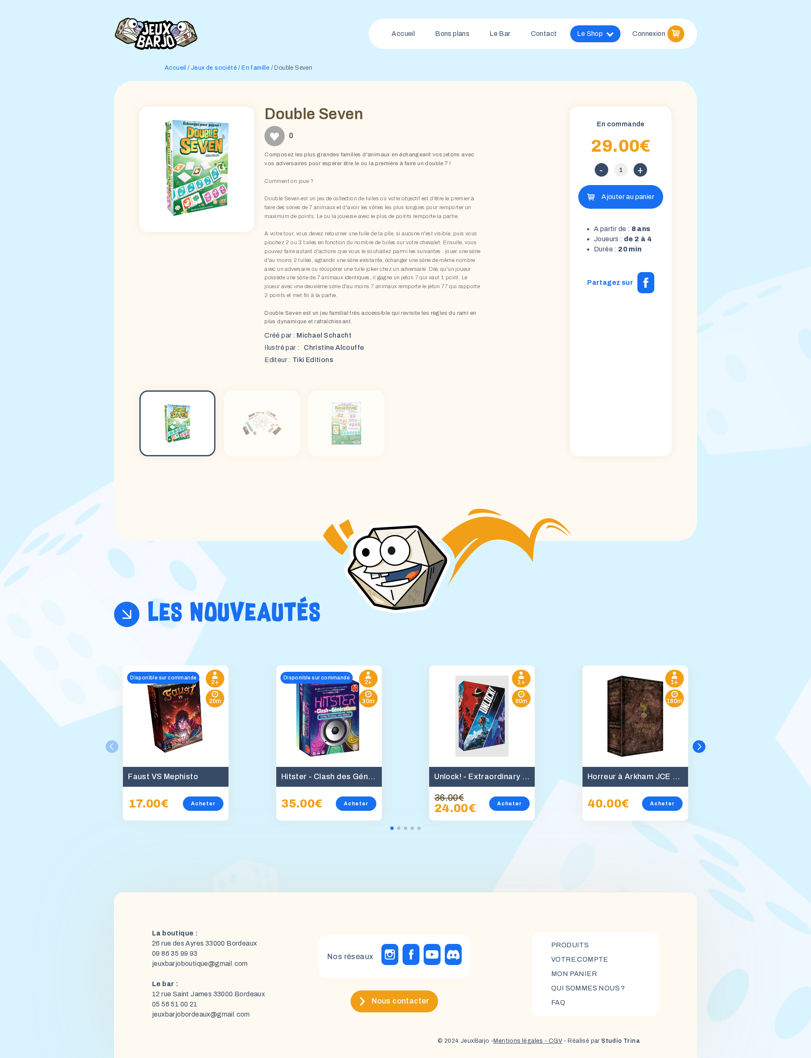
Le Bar (500, 33)
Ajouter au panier (627, 196)
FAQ (558, 1002)
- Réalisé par (601, 1041)
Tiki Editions (312, 359)
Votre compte (579, 959)
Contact (544, 33)
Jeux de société (214, 68)
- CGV (552, 1041)
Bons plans (452, 33)
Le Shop (590, 33)
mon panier (574, 973)
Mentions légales (518, 1041)
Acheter (203, 804)
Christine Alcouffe (334, 347)
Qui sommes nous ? (588, 988)
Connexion (648, 33)
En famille (255, 68)
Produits (570, 945)
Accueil (403, 33)
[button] (699, 746)
